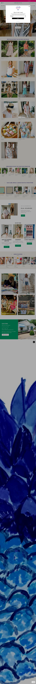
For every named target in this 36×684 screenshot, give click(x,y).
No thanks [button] (18, 21)
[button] (29, 6)
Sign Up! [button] (18, 18)
